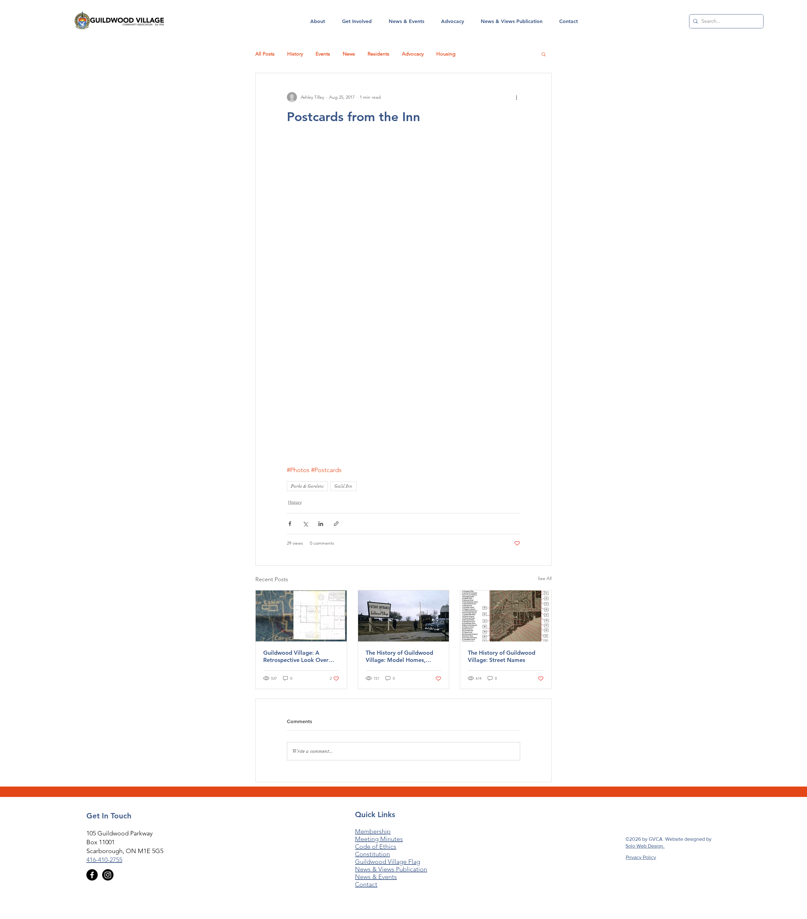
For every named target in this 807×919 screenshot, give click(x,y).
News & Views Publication (391, 869)
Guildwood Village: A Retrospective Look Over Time (295, 656)
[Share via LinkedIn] (321, 524)
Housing (446, 54)
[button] (318, 21)
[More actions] (516, 97)
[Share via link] (336, 524)
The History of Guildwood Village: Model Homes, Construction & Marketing (400, 656)
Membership (373, 831)
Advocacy (413, 54)
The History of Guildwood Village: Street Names (501, 656)
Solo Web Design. (645, 846)
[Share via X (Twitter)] (305, 524)
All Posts (265, 54)
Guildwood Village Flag (387, 861)
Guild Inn (343, 486)
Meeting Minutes (379, 839)
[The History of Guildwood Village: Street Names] (505, 615)
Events (323, 54)
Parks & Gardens (307, 486)
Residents (378, 54)
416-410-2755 (104, 859)
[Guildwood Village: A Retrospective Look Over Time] (301, 615)
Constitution (372, 854)
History (295, 54)
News (349, 54)
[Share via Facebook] (290, 524)
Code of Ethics (375, 846)
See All (545, 578)
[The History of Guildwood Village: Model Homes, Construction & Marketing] (403, 615)
